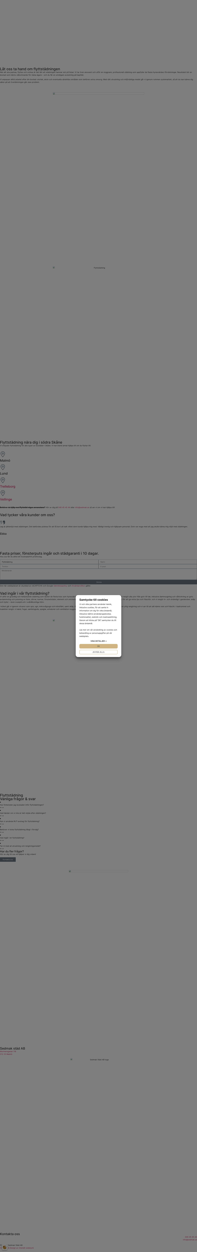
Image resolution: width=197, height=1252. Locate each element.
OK (98, 646)
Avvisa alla (98, 652)
